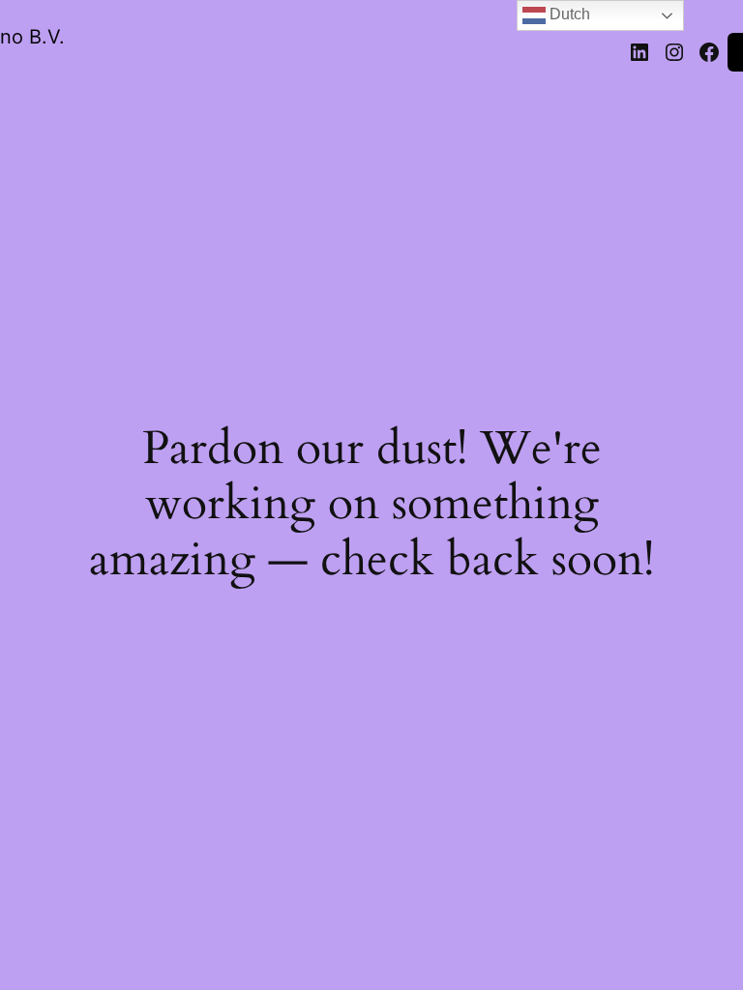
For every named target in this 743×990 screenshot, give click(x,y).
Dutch (568, 14)
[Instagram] (674, 52)
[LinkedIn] (639, 52)
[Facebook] (709, 52)
